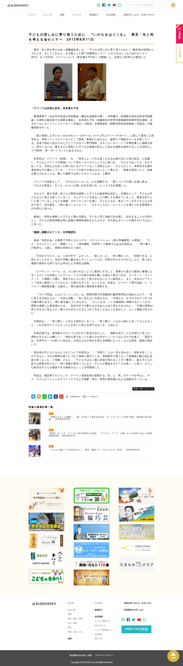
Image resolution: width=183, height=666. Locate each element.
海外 (69, 627)
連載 (70, 638)
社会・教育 (72, 623)
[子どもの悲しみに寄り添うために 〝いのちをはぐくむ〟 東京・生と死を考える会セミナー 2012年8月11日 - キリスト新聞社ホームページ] (50, 398)
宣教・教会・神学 (75, 618)
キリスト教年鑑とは (103, 629)
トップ (71, 602)
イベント (99, 602)
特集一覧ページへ (142, 389)
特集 (69, 614)
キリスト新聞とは (102, 621)
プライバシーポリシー (104, 655)
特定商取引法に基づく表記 (80, 655)
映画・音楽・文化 (75, 631)
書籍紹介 (99, 609)
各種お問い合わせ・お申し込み (138, 602)
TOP (173, 658)
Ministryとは (100, 625)
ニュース (72, 609)
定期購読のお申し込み (134, 609)
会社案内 (98, 634)
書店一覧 (98, 638)
